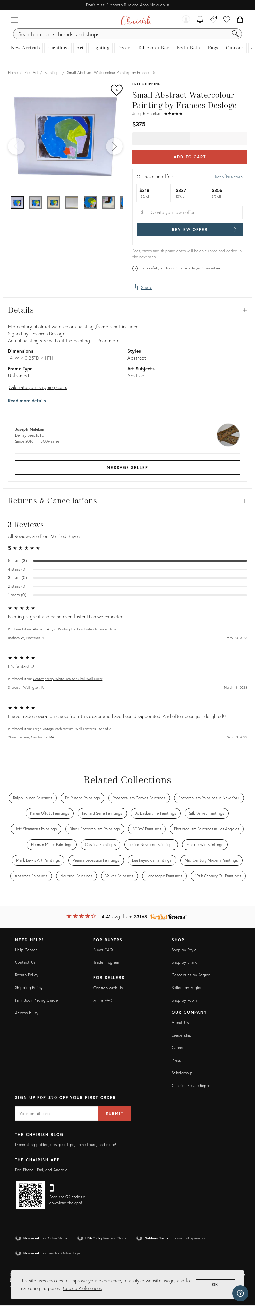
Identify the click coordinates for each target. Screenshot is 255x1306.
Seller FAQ (103, 1000)
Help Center (26, 949)
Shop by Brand (185, 962)
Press (176, 1060)
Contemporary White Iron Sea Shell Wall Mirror (68, 679)
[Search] (235, 33)
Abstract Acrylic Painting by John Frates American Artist (75, 629)
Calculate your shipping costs (38, 387)
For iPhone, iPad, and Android (41, 1169)
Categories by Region (191, 974)
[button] (14, 20)
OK (215, 1284)
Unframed (18, 375)
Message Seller (127, 467)
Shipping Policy (28, 987)
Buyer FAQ (103, 949)
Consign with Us (108, 987)
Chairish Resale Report (192, 1085)
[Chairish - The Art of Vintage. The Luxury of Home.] (136, 20)
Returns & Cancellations (127, 501)
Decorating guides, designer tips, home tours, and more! (65, 1144)
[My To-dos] (200, 20)
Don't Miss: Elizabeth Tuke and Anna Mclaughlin (127, 4)
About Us (180, 1022)
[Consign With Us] (213, 20)
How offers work (228, 176)
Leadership (182, 1035)
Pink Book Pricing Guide (36, 1000)
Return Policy (27, 974)
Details (127, 310)
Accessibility (27, 1012)
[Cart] (240, 20)
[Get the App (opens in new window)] (30, 1195)
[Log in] (186, 20)
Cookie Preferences (82, 1288)
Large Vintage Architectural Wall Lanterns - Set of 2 (72, 729)
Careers (179, 1047)
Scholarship (182, 1072)
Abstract (137, 358)
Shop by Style (184, 949)
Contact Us (25, 962)
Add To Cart (190, 156)
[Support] (240, 1293)
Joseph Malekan (146, 113)
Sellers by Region (187, 987)
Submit (115, 1113)
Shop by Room (184, 1000)
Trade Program (106, 962)
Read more (108, 340)
